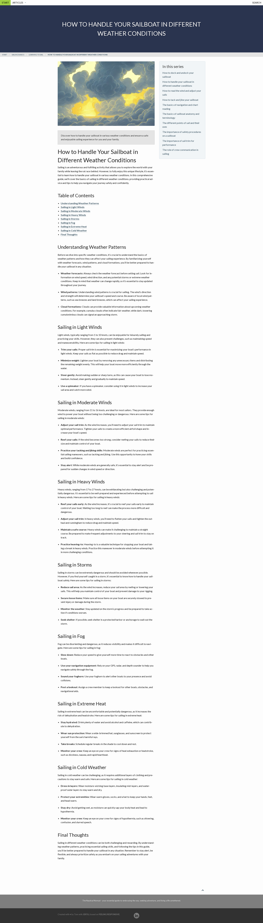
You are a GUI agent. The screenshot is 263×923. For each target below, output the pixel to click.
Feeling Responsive (109, 914)
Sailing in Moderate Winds (75, 211)
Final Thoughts (69, 234)
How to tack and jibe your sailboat (180, 99)
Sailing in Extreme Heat (74, 226)
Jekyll (86, 914)
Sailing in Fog (68, 222)
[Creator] (136, 915)
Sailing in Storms (70, 218)
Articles (17, 2)
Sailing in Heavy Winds (73, 215)
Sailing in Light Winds (72, 207)
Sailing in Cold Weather (74, 230)
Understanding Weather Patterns (80, 203)
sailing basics (18, 55)
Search (256, 2)
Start (5, 2)
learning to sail (36, 55)
